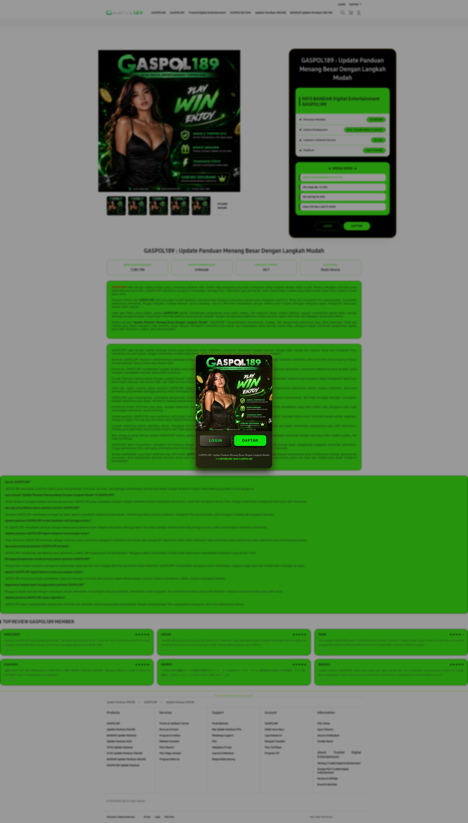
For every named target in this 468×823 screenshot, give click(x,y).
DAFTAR (250, 440)
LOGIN (215, 440)
